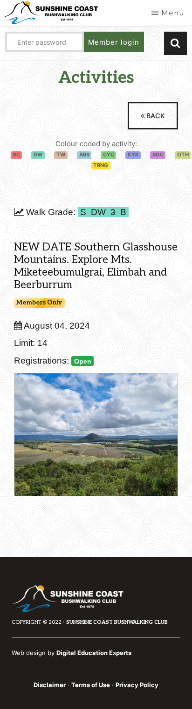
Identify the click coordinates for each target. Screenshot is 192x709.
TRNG (100, 165)
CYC (108, 154)
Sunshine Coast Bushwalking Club (117, 622)
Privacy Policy (137, 685)
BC (16, 154)
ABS (84, 154)
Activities (96, 78)
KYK (133, 154)
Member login (113, 42)
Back (154, 116)
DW (38, 154)
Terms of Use (90, 685)
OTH (183, 154)
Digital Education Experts (93, 652)
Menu (172, 12)
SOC (158, 154)
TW (61, 154)
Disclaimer (50, 685)
